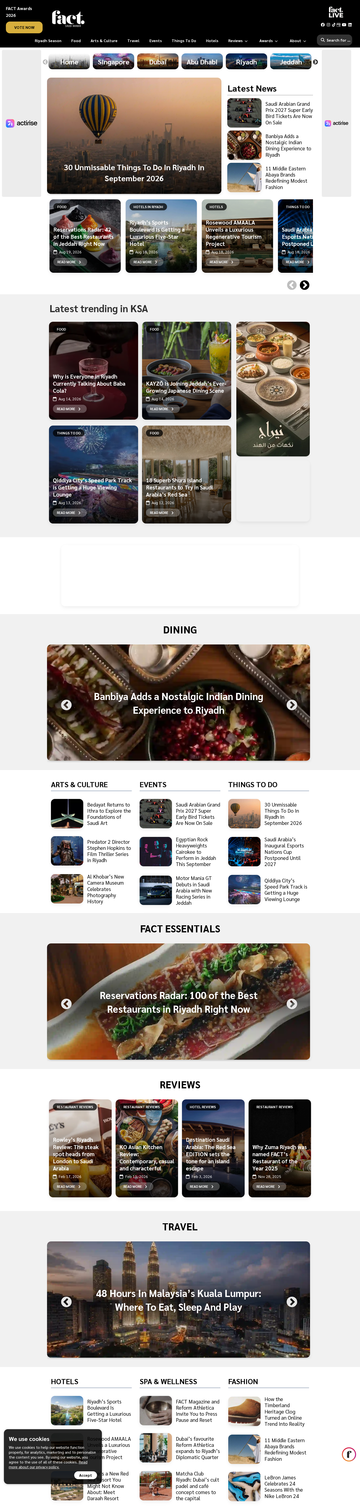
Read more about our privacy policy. (48, 1464)
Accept (85, 1475)
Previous (45, 62)
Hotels (216, 206)
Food (61, 206)
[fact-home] (68, 18)
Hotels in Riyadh (148, 206)
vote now (24, 27)
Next (315, 62)
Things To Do (298, 206)
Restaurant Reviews (75, 1107)
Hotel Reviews (203, 1107)
